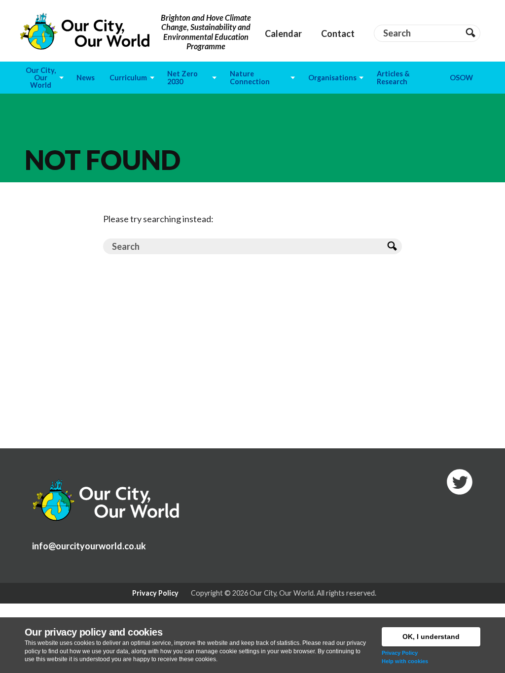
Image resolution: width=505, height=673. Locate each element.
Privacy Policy (400, 653)
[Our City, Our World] (85, 31)
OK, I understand (431, 636)
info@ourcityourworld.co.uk (89, 545)
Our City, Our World (282, 593)
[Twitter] (459, 482)
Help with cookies (405, 661)
